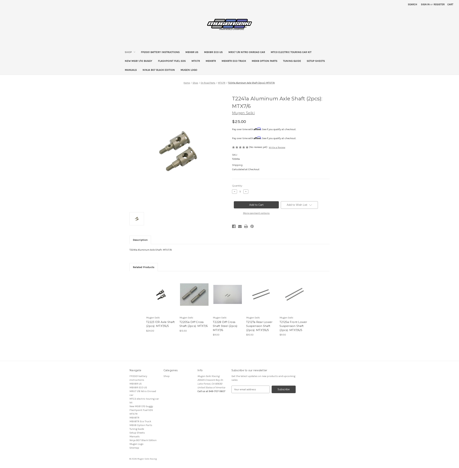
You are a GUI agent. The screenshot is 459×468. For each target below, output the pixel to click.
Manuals (131, 69)
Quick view (160, 291)
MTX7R (195, 60)
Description (140, 239)
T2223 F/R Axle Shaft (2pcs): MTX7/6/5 (160, 324)
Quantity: (237, 185)
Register (439, 4)
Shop (128, 52)
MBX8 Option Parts (264, 60)
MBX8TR (211, 60)
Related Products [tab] (143, 267)
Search (412, 4)
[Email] (240, 226)
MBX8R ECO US (213, 52)
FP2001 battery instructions (160, 52)
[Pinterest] (252, 226)
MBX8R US (191, 52)
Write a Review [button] (277, 147)
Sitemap (134, 447)
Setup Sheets (316, 60)
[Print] (246, 226)
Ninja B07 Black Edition (159, 69)
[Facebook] (234, 226)
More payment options (256, 213)
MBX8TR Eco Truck (234, 60)
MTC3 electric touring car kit (291, 52)
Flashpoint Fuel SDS (172, 60)
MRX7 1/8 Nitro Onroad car (246, 52)
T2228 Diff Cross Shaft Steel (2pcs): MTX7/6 (225, 326)
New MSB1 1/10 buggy (138, 60)
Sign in (425, 4)
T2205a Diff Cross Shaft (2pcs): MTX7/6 (193, 324)
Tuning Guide (292, 60)
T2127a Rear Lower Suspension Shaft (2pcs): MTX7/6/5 (259, 326)
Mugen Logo (189, 69)
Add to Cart (161, 297)
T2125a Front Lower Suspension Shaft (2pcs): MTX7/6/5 (293, 326)
